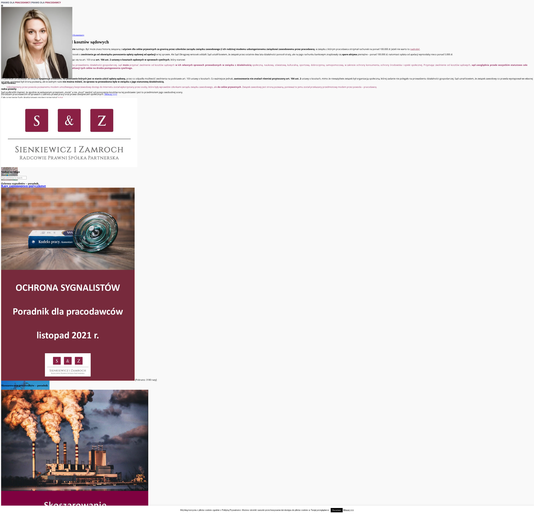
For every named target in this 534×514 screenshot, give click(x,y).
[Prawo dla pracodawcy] (31, 2)
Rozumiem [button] (336, 510)
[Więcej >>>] (110, 94)
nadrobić (415, 49)
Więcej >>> (348, 510)
